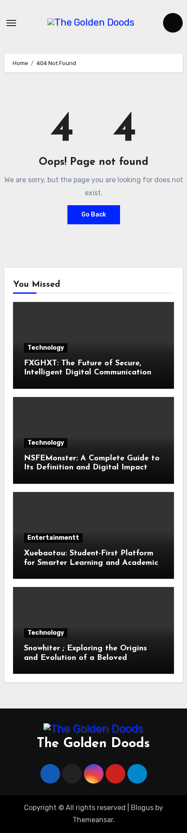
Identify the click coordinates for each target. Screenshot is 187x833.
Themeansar (93, 820)
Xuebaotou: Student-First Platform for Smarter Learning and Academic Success (91, 563)
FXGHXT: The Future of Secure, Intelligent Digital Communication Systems (87, 373)
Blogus (142, 807)
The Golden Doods (93, 744)
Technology (45, 347)
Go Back (93, 214)
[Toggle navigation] (11, 23)
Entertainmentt (53, 537)
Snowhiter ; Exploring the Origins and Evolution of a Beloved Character (85, 658)
